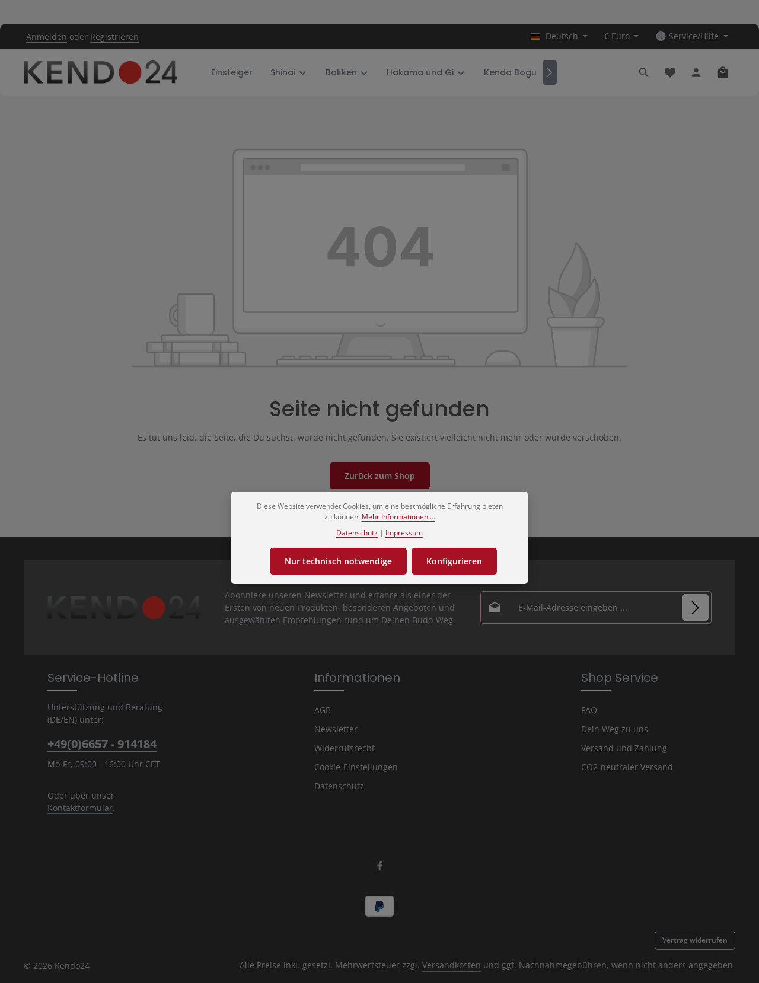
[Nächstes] (550, 72)
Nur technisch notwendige (338, 561)
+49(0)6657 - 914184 (102, 744)
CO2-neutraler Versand (627, 767)
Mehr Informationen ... (398, 517)
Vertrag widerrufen (695, 940)
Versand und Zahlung (624, 748)
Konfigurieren (454, 561)
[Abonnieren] (695, 607)
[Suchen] (644, 72)
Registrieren (114, 36)
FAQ (589, 710)
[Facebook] (380, 868)
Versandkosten (451, 965)
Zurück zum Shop (380, 475)
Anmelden (46, 36)
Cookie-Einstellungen (356, 767)
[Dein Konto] (696, 72)
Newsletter (336, 729)
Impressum (404, 533)
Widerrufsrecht (344, 748)
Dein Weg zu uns (614, 729)
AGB (322, 710)
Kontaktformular (80, 807)
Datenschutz (339, 785)
